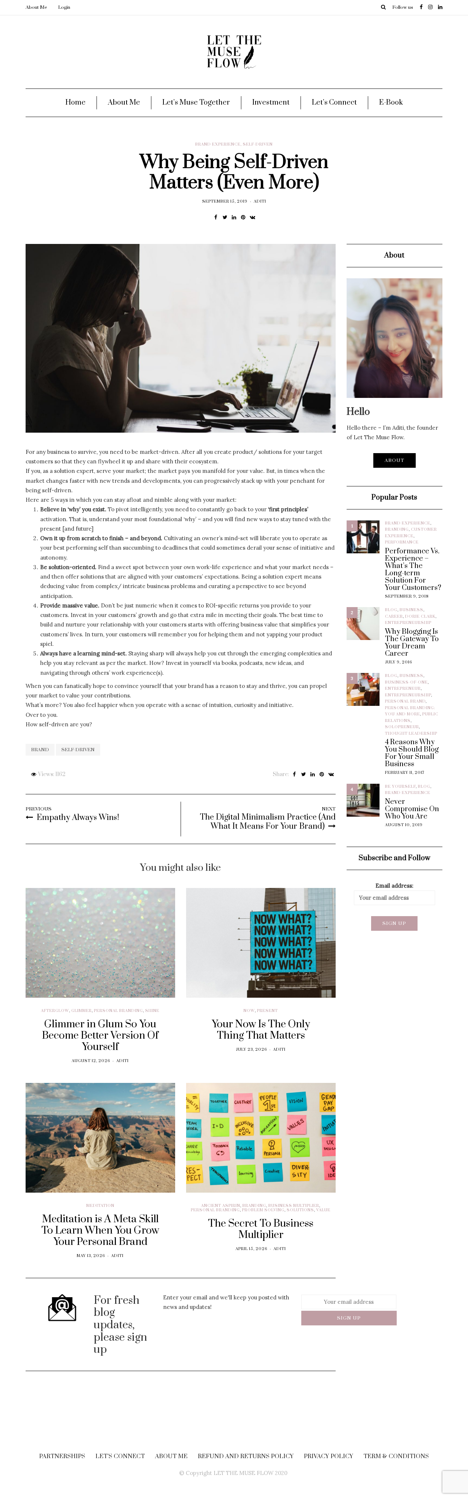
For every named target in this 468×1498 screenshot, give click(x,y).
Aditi (260, 201)
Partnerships (62, 1456)
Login (64, 7)
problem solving (263, 1210)
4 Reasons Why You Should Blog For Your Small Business (412, 753)
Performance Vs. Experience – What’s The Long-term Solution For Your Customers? (413, 570)
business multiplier (293, 1206)
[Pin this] (243, 217)
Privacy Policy (328, 1456)
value (323, 1210)
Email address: (394, 885)
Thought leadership (411, 733)
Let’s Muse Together (196, 102)
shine (152, 1011)
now (249, 1011)
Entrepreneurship (408, 622)
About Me (36, 7)
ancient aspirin (220, 1206)
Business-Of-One (406, 682)
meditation (100, 1206)
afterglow (55, 1011)
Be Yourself (400, 786)
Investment (271, 102)
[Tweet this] (225, 217)
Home (75, 102)
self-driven (258, 144)
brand (40, 750)
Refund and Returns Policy (246, 1456)
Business (411, 610)
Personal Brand (405, 701)
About (394, 460)
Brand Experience (218, 144)
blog (391, 610)
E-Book (391, 102)
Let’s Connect (334, 102)
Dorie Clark (420, 616)
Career (394, 616)
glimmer (81, 1011)
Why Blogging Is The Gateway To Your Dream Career (412, 643)
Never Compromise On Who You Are (412, 809)
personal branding (118, 1011)
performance (402, 542)
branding (254, 1206)
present (267, 1011)
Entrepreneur (403, 688)
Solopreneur (402, 727)
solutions (300, 1210)
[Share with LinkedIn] (234, 217)
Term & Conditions (396, 1456)
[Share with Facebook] (215, 217)
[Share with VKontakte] (252, 217)
